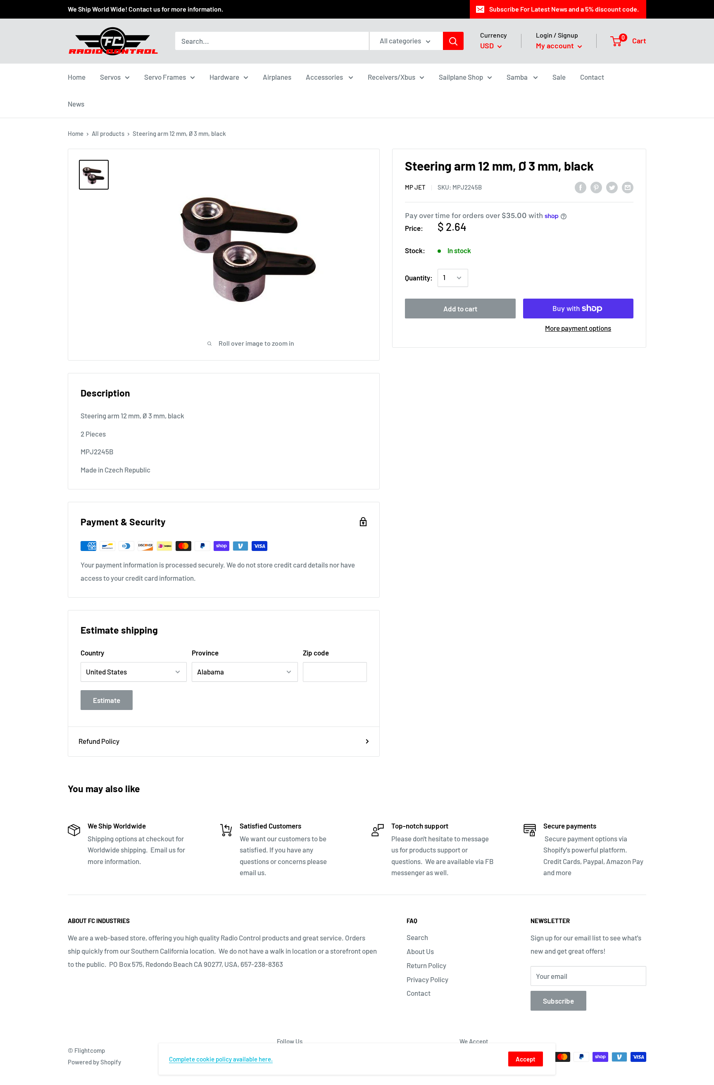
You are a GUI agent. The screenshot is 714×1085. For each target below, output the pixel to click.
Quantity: (419, 277)
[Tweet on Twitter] (612, 186)
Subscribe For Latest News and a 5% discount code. (564, 9)
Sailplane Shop (461, 76)
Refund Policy (99, 741)
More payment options (578, 328)
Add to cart (460, 308)
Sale (559, 76)
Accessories (325, 76)
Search (417, 937)
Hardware (224, 76)
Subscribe (558, 1001)
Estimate (106, 700)
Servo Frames (165, 76)
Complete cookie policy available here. (221, 1059)
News (76, 104)
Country (92, 652)
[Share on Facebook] (580, 186)
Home (77, 76)
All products (108, 133)
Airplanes (277, 76)
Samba (518, 76)
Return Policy (426, 965)
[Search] (453, 41)
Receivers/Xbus (391, 76)
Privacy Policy (427, 979)
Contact (592, 76)
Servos (110, 76)
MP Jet (415, 187)
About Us (420, 951)
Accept (526, 1059)
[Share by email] (627, 186)
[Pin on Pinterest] (596, 186)
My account (556, 45)
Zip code (316, 652)
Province (205, 652)
